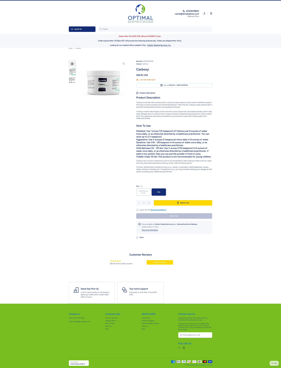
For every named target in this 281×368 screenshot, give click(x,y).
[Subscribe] (209, 335)
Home (70, 48)
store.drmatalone (195, 365)
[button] (211, 13)
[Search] (100, 29)
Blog (143, 329)
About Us (108, 326)
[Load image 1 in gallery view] (72, 63)
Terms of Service (111, 318)
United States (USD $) (77, 364)
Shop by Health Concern (150, 323)
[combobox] (155, 29)
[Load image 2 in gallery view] (72, 71)
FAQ (106, 329)
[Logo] (140, 13)
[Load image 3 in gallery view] (72, 80)
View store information (150, 230)
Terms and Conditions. (158, 210)
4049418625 (192, 11)
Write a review (160, 262)
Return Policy (109, 323)
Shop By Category (148, 321)
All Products (146, 318)
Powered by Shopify (206, 365)
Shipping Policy (110, 321)
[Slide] (141, 186)
